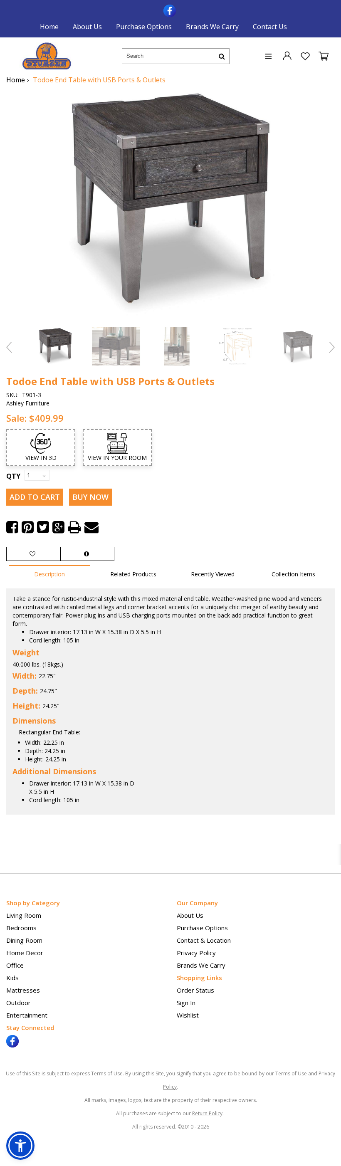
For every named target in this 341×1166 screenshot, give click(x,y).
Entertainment (26, 1015)
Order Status (195, 990)
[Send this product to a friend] (91, 527)
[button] (287, 55)
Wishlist (188, 1015)
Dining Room (24, 940)
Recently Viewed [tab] (213, 574)
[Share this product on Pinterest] (28, 527)
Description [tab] (49, 574)
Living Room (23, 915)
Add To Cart (35, 497)
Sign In (186, 1002)
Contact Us (270, 26)
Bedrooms (21, 928)
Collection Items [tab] (293, 574)
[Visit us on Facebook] (170, 10)
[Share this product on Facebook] (12, 527)
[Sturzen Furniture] (46, 56)
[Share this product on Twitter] (43, 527)
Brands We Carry (212, 26)
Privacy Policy (196, 953)
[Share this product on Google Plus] (58, 527)
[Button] (222, 56)
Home (49, 26)
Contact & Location (204, 940)
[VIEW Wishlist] (33, 554)
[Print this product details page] (74, 527)
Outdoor (18, 1002)
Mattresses (23, 990)
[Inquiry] (87, 554)
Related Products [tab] (133, 574)
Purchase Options (144, 26)
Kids (12, 977)
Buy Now (90, 497)
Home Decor (24, 953)
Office (15, 965)
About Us (87, 26)
